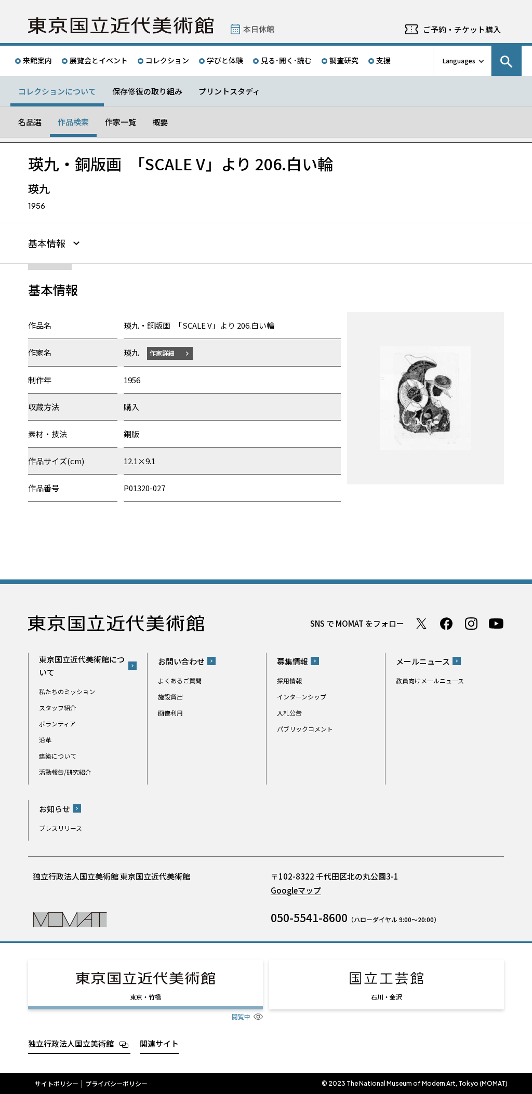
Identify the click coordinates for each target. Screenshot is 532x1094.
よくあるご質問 (180, 680)
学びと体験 (225, 60)
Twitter (421, 623)
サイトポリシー (56, 1083)
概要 (160, 121)
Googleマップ (296, 890)
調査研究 (343, 60)
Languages (459, 60)
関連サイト (159, 1043)
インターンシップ (301, 696)
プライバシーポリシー (116, 1083)
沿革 (45, 739)
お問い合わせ (181, 661)
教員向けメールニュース (430, 680)
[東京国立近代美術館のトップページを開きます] (70, 918)
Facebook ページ (446, 623)
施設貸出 (170, 696)
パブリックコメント (305, 728)
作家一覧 (120, 121)
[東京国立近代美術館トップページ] (121, 25)
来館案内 (37, 60)
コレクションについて (57, 91)
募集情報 (292, 661)
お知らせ (54, 808)
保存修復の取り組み (147, 91)
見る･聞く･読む (286, 60)
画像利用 (170, 712)
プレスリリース (60, 827)
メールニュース (423, 661)
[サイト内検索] (506, 61)
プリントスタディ (229, 91)
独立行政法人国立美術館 (71, 1043)
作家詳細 (162, 352)
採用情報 (289, 680)
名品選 (30, 121)
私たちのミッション (67, 691)
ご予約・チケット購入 (462, 29)
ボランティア (57, 723)
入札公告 (289, 712)
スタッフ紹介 (57, 707)
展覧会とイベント (99, 60)
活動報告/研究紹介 (65, 771)
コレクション (167, 60)
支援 (383, 60)
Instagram (471, 623)
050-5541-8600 (309, 917)
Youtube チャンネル (496, 623)
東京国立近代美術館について (82, 666)
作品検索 (73, 121)
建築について (57, 755)
